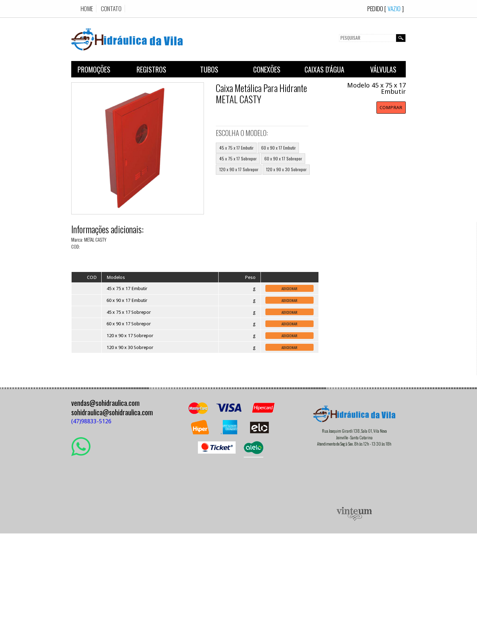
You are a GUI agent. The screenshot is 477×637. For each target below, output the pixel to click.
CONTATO (111, 8)
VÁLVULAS (383, 69)
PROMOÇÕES (94, 69)
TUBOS (209, 69)
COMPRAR (391, 107)
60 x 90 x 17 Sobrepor (283, 158)
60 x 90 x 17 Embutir (278, 148)
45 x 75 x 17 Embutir (236, 148)
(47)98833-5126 (91, 421)
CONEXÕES (266, 69)
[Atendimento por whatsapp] (80, 453)
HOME (87, 8)
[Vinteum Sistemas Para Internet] (354, 519)
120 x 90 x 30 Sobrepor (286, 169)
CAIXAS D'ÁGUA (324, 69)
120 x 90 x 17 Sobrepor (238, 169)
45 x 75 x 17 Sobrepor (238, 158)
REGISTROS (151, 69)
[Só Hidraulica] (127, 55)
